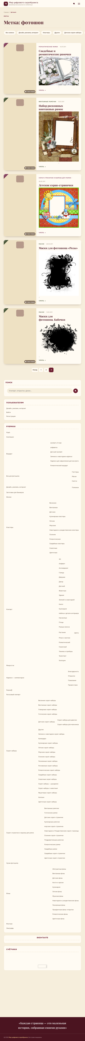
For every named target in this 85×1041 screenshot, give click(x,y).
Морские (52, 525)
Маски (41, 244)
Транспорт (62, 656)
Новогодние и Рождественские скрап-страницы (61, 831)
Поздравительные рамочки (54, 840)
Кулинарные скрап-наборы (48, 743)
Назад (35, 370)
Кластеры (46, 33)
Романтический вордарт (59, 465)
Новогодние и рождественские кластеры (64, 530)
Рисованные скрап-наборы (48, 766)
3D (60, 559)
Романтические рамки (48, 47)
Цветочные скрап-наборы (47, 802)
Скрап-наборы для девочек (67, 720)
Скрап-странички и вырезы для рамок (55, 178)
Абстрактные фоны (59, 869)
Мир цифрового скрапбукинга (23, 2)
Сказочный (63, 647)
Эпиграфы (10, 928)
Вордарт (9, 454)
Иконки (8, 497)
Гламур (61, 573)
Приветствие (73, 685)
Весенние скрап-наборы (47, 700)
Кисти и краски (58, 882)
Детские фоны (57, 878)
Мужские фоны (57, 896)
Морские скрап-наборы (46, 752)
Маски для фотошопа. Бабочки (52, 317)
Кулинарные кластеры (57, 516)
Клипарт (9, 609)
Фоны (8, 893)
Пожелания (72, 680)
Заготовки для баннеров (15, 492)
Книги (61, 604)
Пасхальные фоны (58, 905)
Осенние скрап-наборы (46, 757)
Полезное (75, 487)
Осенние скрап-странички (53, 835)
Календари (42, 739)
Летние (52, 521)
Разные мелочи (64, 627)
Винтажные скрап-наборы (47, 705)
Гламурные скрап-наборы (47, 709)
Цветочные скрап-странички (54, 858)
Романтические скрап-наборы (49, 770)
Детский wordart (56, 452)
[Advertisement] (42, 995)
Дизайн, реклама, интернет (28, 33)
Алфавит (62, 564)
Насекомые (63, 618)
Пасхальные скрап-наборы (47, 761)
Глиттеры (75, 472)
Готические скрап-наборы (47, 714)
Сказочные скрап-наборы (47, 779)
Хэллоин (41, 797)
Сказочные (53, 548)
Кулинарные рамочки (52, 822)
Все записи (10, 33)
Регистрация (11, 416)
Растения (62, 632)
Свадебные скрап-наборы (47, 775)
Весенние (52, 503)
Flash (8, 432)
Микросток (10, 665)
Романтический (64, 642)
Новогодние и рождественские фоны (65, 901)
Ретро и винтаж (64, 638)
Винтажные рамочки (47, 101)
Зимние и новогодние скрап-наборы (51, 734)
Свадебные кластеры (56, 544)
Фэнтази (9, 924)
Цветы (76, 633)
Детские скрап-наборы (72, 33)
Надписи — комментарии (15, 678)
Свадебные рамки (50, 849)
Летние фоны (57, 892)
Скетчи (74, 481)
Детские (52, 512)
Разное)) (9, 690)
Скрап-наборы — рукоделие (48, 784)
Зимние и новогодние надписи (61, 456)
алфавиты (53, 447)
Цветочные (53, 553)
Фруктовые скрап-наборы (47, 793)
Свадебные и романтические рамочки (55, 52)
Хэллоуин (62, 660)
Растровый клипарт (13, 694)
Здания (61, 595)
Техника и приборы (66, 651)
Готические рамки (50, 813)
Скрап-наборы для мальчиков (68, 724)
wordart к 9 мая (55, 443)
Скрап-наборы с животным (48, 788)
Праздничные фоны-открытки (63, 910)
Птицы (61, 622)
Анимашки (10, 437)
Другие (57, 33)
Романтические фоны (60, 914)
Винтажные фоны (58, 873)
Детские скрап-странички (56, 185)
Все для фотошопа (12, 476)
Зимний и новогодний (67, 600)
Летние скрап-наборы (46, 748)
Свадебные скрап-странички (54, 853)
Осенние (52, 534)
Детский (62, 586)
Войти (8, 412)
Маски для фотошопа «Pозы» (58, 248)
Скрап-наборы (11, 751)
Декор (61, 582)
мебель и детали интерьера (69, 613)
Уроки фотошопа (12, 863)
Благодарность (73, 671)
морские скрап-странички (53, 826)
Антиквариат (63, 568)
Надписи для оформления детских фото (64, 461)
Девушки (62, 577)
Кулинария (63, 609)
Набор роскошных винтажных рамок (51, 107)
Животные (62, 591)
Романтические (55, 539)
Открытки (71, 676)
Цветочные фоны (58, 919)
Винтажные (53, 507)
